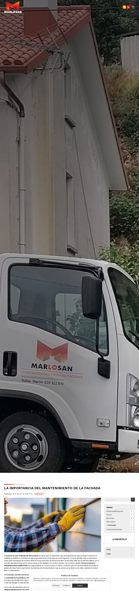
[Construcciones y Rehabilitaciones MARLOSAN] (12, 7)
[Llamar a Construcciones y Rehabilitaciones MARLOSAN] (124, 7)
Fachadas (39, 494)
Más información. (100, 580)
